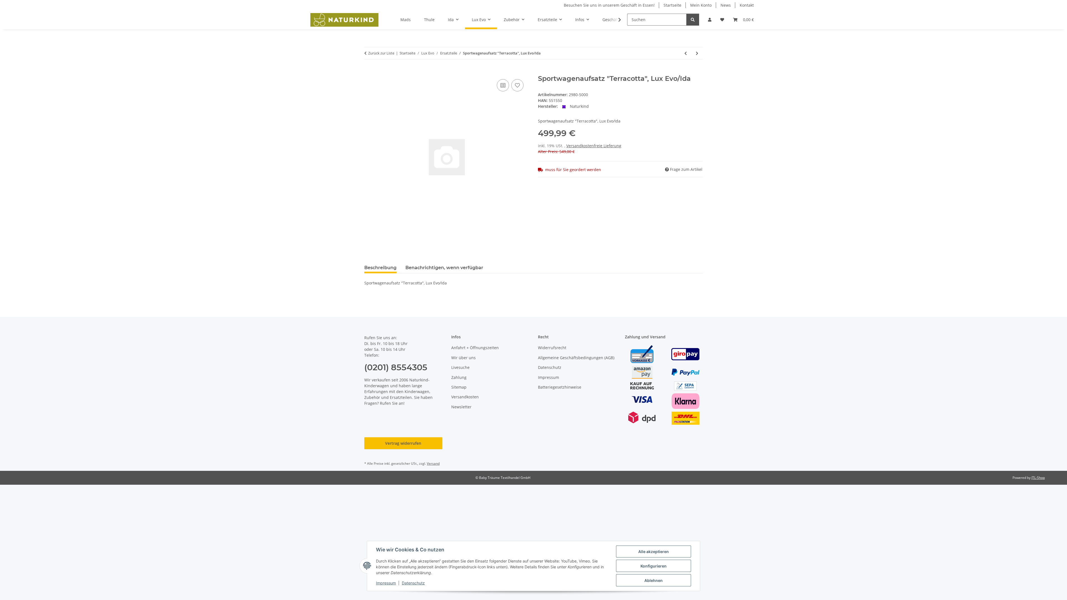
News (726, 5)
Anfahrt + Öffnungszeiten (475, 347)
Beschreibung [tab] (380, 267)
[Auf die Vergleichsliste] (503, 85)
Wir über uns (463, 357)
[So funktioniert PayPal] (685, 371)
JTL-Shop (1038, 477)
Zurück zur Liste (381, 53)
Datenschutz (413, 583)
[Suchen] (692, 20)
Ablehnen (653, 580)
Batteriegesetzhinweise (559, 387)
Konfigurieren (653, 566)
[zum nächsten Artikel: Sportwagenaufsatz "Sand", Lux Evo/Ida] (697, 53)
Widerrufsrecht (552, 347)
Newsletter (461, 406)
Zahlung (459, 377)
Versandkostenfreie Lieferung (593, 145)
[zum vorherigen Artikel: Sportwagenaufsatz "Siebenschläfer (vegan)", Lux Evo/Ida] (685, 53)
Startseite (672, 5)
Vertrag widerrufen (403, 443)
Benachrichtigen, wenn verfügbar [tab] (444, 267)
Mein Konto (701, 5)
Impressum (386, 583)
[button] (710, 19)
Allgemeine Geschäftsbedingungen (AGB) (576, 357)
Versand (433, 463)
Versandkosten (465, 396)
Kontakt (747, 5)
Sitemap (459, 387)
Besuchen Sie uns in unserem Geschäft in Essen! (609, 5)
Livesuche (460, 367)
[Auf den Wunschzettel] (517, 85)
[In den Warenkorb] (368, 72)
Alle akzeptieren (653, 551)
